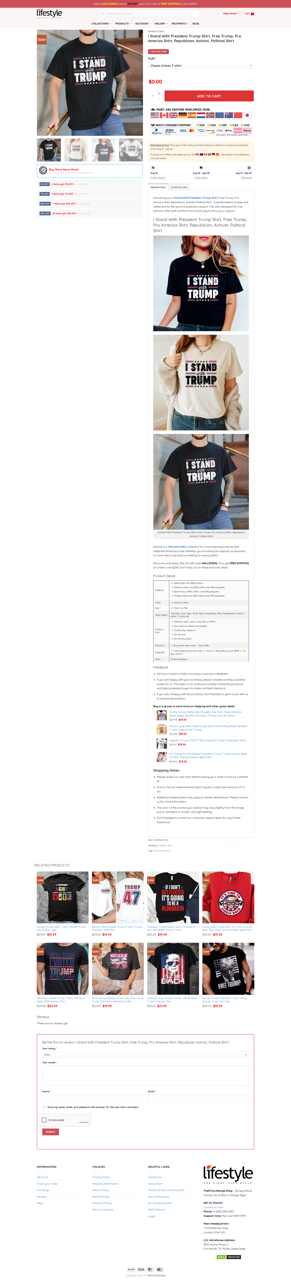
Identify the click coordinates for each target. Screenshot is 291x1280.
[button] (249, 13)
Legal (151, 1216)
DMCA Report (156, 1209)
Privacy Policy (101, 1177)
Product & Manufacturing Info (166, 1190)
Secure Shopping (158, 1196)
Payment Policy (102, 1203)
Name (46, 1091)
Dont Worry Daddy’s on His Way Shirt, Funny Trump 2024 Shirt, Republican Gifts (118, 1000)
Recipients (179, 23)
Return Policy (100, 1190)
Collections (100, 23)
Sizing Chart (155, 1183)
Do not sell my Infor (160, 1203)
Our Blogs (43, 1190)
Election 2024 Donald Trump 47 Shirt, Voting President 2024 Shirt (117, 928)
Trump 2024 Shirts (162, 850)
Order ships (201, 177)
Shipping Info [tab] (179, 187)
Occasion (141, 23)
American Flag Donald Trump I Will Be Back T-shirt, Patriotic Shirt (172, 1000)
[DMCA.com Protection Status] (228, 1256)
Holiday (160, 23)
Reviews (42, 1196)
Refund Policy (101, 1196)
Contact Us (154, 1177)
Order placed (158, 177)
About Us (42, 1177)
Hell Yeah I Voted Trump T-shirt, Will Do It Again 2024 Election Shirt (61, 1000)
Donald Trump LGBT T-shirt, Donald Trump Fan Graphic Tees (62, 928)
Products (122, 23)
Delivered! (246, 177)
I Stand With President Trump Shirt (195, 197)
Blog (196, 23)
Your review (49, 1062)
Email (152, 1091)
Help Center (230, 13)
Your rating (49, 1048)
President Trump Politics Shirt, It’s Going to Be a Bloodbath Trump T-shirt (172, 928)
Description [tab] (158, 187)
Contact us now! (213, 1207)
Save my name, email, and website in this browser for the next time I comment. (93, 1107)
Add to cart (209, 96)
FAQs (40, 1203)
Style (152, 58)
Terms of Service (102, 1209)
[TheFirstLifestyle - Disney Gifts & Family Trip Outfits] (54, 13)
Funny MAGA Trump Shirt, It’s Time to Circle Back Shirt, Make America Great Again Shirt (227, 928)
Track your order (47, 1183)
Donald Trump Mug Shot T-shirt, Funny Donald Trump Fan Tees (225, 1000)
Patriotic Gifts (156, 31)
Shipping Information (105, 1183)
